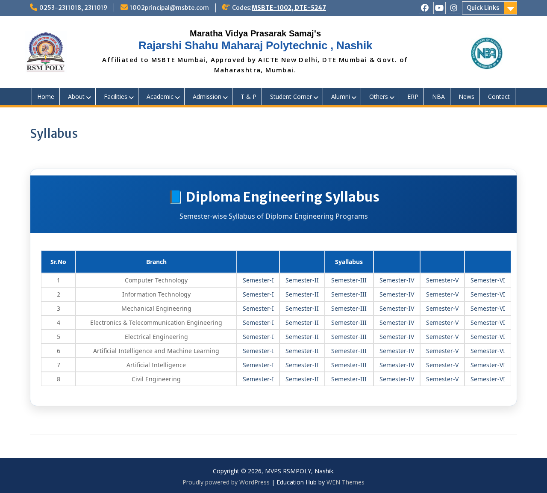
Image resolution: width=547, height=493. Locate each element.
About (76, 96)
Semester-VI (488, 280)
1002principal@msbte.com (169, 8)
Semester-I (258, 280)
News (466, 96)
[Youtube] (439, 8)
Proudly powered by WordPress (226, 482)
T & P (248, 96)
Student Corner (291, 96)
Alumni (340, 96)
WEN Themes (345, 482)
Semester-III (349, 280)
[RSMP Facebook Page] (425, 8)
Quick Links (483, 8)
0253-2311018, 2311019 (73, 8)
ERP (412, 96)
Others (378, 96)
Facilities (115, 96)
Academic (160, 96)
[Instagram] (454, 8)
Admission (207, 96)
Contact (499, 96)
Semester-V (442, 280)
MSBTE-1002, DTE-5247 (289, 8)
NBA (438, 96)
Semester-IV (396, 280)
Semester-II (302, 280)
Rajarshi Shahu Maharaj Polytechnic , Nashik (255, 45)
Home (45, 96)
